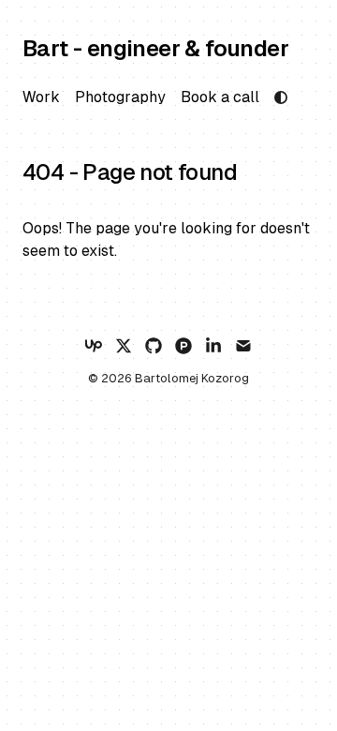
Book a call (220, 97)
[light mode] (280, 97)
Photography (120, 97)
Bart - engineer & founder (155, 48)
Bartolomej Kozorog (192, 378)
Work (41, 97)
